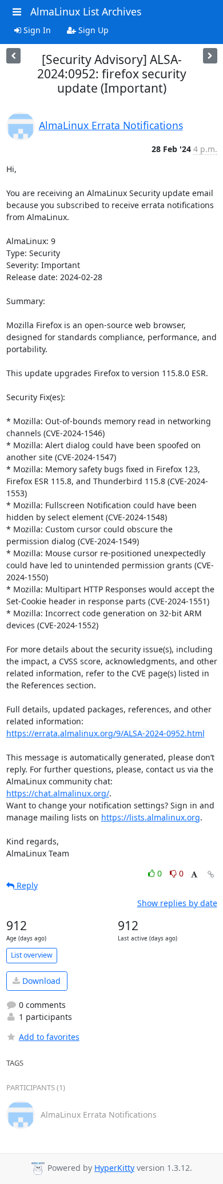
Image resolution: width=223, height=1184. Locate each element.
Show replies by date (177, 903)
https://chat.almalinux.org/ (57, 793)
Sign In (36, 30)
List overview (32, 955)
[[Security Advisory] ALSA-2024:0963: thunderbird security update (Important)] (210, 55)
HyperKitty (114, 1167)
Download (40, 980)
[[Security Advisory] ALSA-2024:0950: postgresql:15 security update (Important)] (13, 55)
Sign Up (92, 30)
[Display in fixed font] (194, 875)
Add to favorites (49, 1036)
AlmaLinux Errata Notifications (111, 125)
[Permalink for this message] (211, 874)
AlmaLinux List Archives (85, 11)
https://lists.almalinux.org (150, 817)
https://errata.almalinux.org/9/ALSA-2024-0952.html (105, 733)
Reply (26, 885)
